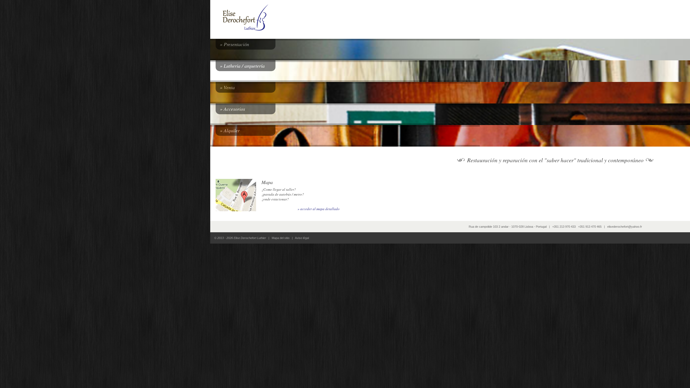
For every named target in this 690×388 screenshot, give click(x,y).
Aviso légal (302, 238)
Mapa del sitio (280, 238)
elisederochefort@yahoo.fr (624, 226)
